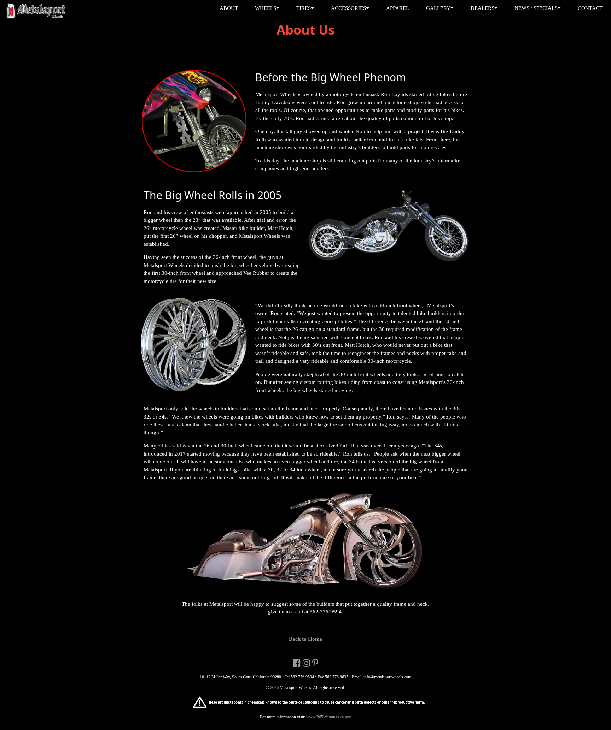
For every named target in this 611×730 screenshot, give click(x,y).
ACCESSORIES (348, 8)
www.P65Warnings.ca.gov (328, 716)
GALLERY (438, 8)
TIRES (303, 8)
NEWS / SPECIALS (536, 8)
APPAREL (397, 8)
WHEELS (265, 8)
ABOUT (229, 8)
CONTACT (590, 8)
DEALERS (482, 8)
